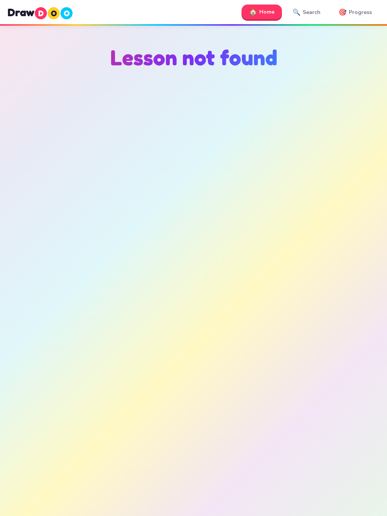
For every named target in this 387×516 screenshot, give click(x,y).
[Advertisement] (193, 151)
